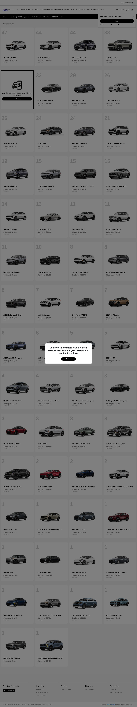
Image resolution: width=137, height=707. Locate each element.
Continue (68, 359)
